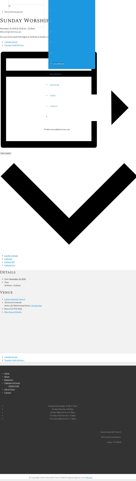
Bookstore (8, 380)
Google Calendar (11, 256)
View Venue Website (13, 312)
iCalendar (8, 259)
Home (6, 373)
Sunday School (10, 42)
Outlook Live (9, 265)
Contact (7, 392)
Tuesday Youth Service (14, 45)
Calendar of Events (12, 383)
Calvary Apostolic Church (14, 299)
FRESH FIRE (13, 386)
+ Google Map (36, 305)
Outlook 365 (9, 262)
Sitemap (89, 477)
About (6, 376)
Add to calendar (6, 153)
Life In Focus (9, 389)
